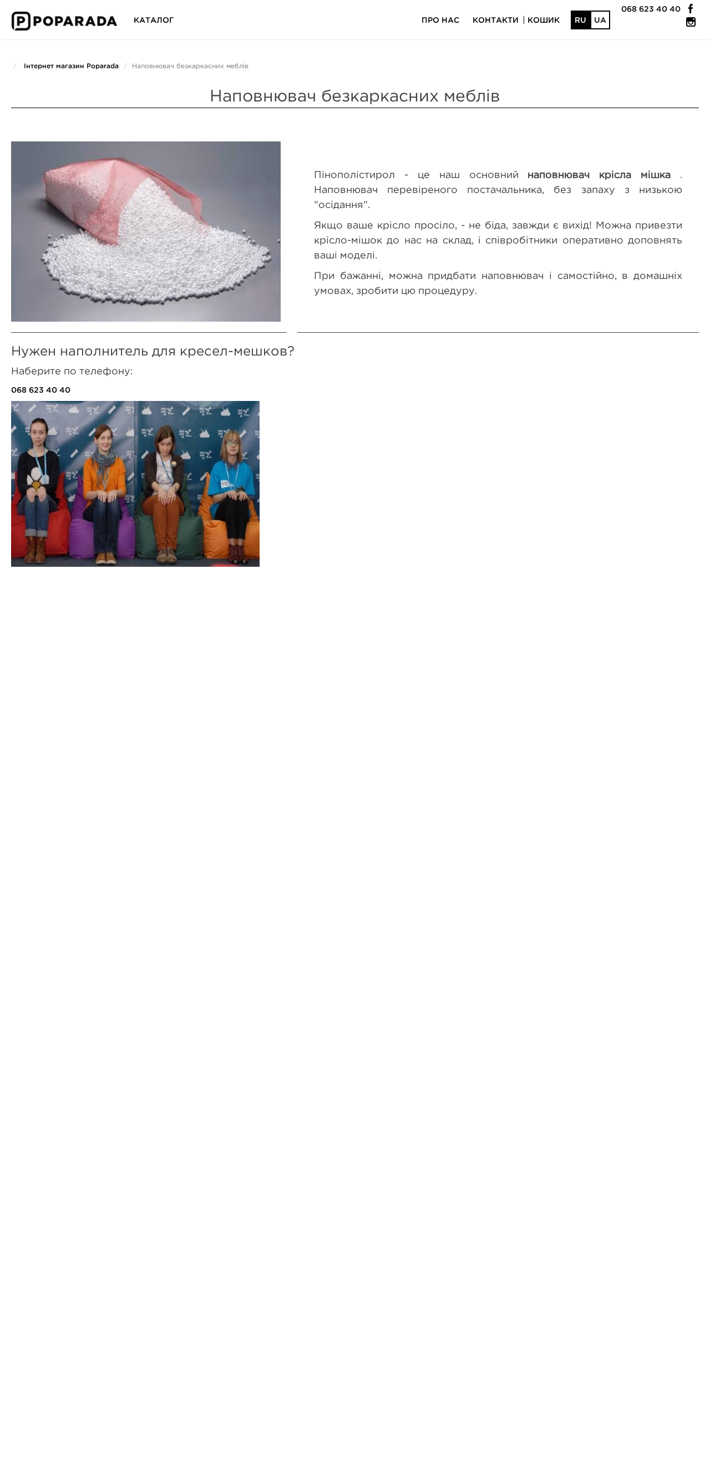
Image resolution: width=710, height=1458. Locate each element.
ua (600, 20)
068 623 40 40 (651, 8)
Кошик (544, 20)
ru (580, 20)
